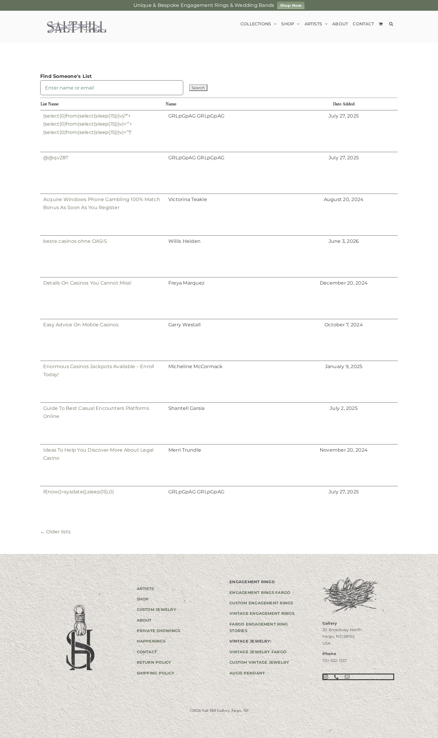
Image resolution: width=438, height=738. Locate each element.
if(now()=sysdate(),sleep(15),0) (78, 492)
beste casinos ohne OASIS (75, 241)
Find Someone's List (66, 76)
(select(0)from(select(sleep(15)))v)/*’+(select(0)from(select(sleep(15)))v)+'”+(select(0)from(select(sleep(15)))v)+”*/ (87, 124)
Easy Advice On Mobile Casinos (81, 325)
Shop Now (291, 5)
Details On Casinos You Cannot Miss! (87, 283)
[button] (391, 24)
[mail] (347, 676)
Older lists (55, 532)
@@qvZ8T (56, 157)
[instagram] (325, 676)
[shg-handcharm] (80, 605)
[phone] (336, 676)
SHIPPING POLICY (156, 673)
